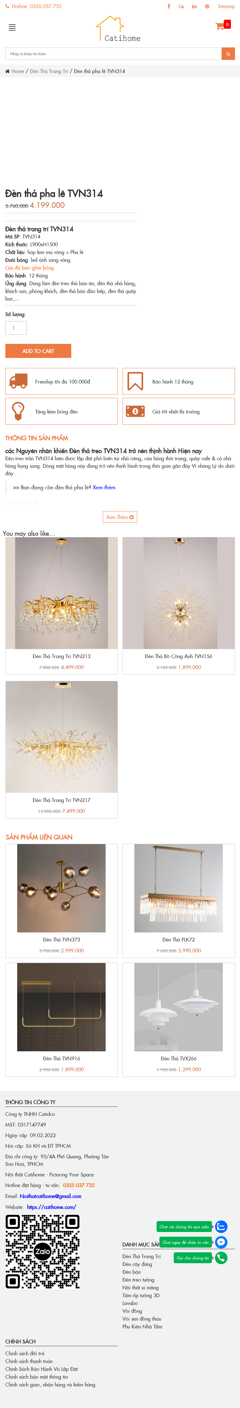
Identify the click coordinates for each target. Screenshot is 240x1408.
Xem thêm (104, 487)
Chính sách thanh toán (28, 1360)
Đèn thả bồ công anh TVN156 (178, 656)
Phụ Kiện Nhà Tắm (142, 1326)
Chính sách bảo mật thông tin (36, 1376)
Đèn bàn (131, 1271)
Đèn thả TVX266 (179, 1058)
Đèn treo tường (138, 1279)
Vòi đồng (132, 1310)
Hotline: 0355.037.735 (35, 5)
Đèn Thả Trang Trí (49, 70)
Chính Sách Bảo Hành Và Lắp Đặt (41, 1368)
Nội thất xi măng (140, 1287)
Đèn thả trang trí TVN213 (61, 656)
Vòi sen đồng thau (141, 1318)
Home (18, 70)
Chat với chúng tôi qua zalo (184, 1226)
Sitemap (226, 5)
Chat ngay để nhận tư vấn (185, 1242)
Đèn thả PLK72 (178, 939)
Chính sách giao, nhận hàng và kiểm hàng (50, 1384)
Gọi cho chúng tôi (193, 1257)
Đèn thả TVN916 (61, 1058)
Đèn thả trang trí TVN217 (61, 799)
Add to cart (38, 350)
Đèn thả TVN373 (61, 939)
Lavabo (130, 1302)
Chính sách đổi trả (24, 1353)
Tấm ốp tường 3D (141, 1295)
